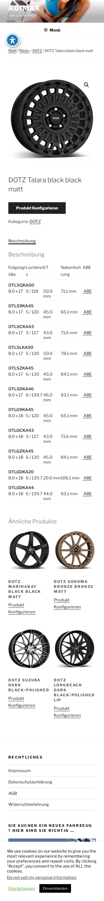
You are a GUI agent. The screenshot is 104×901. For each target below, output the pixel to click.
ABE (87, 291)
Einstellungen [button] (21, 888)
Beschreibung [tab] (22, 240)
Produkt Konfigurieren (37, 208)
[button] (87, 85)
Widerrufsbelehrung (28, 804)
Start (12, 50)
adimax (24, 8)
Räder (24, 50)
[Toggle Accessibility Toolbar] (12, 40)
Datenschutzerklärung (30, 782)
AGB (12, 793)
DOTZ (37, 50)
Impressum (19, 770)
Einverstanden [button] (55, 888)
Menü (55, 30)
